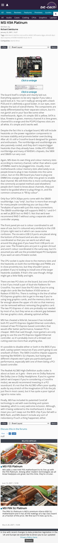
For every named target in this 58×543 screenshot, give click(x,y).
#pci (53, 35)
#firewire (37, 35)
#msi (18, 40)
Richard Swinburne (9, 29)
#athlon (16, 35)
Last (14, 434)
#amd (13, 40)
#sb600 (20, 37)
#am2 (10, 35)
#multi (48, 35)
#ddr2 (31, 35)
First (3, 434)
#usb (25, 37)
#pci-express (6, 37)
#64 (6, 35)
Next (53, 47)
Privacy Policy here (28, 537)
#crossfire (24, 35)
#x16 (30, 37)
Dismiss (29, 541)
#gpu (43, 35)
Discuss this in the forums (14, 429)
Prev (4, 47)
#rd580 (14, 37)
